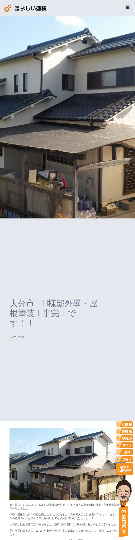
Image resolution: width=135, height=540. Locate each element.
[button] (128, 7)
